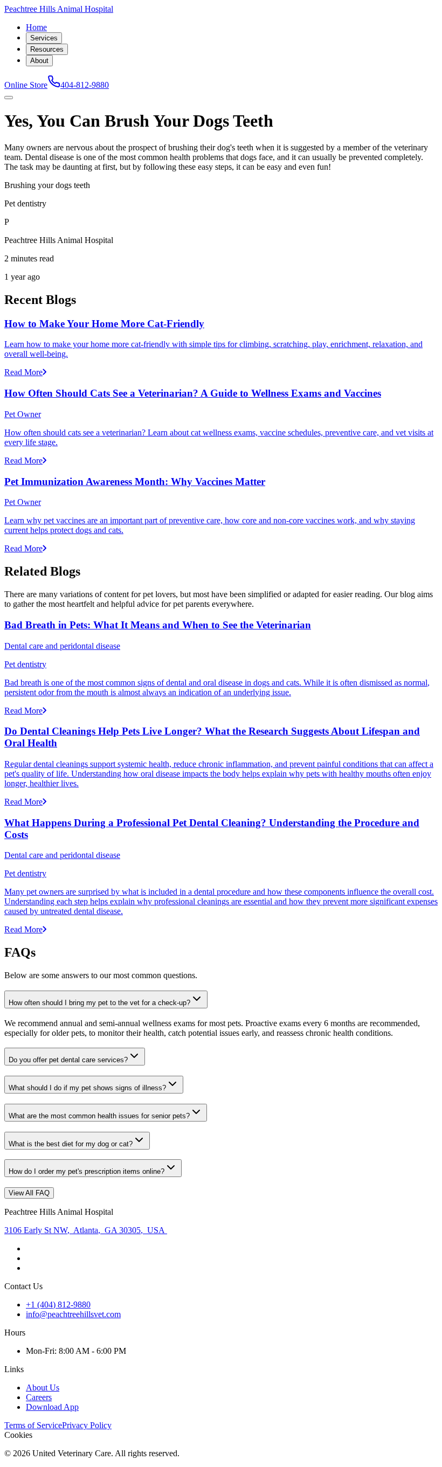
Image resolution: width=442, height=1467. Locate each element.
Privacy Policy (87, 1425)
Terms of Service (33, 1425)
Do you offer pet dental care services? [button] (68, 1060)
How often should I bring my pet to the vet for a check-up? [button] (99, 1003)
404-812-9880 (84, 84)
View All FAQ (29, 1193)
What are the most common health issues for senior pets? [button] (99, 1116)
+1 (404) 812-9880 (58, 1304)
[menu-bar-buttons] (8, 97)
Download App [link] (52, 1406)
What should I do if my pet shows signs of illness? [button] (87, 1088)
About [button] (39, 61)
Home (36, 27)
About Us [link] (42, 1387)
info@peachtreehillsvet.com (73, 1314)
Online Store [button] (25, 84)
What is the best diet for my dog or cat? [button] (71, 1144)
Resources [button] (47, 49)
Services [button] (44, 38)
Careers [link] (39, 1397)
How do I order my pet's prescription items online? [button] (86, 1171)
